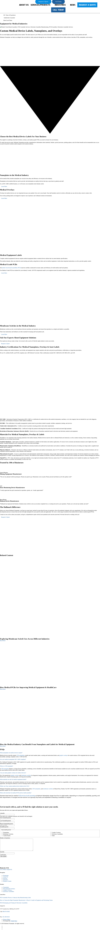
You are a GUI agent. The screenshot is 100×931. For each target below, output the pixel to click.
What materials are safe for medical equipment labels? (13, 779)
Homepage (6, 875)
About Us (5, 877)
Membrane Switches (8, 834)
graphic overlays (63, 755)
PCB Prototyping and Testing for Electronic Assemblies (13, 903)
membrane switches (26, 775)
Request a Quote (7, 881)
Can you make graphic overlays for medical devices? (13, 772)
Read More (3, 640)
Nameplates (6, 832)
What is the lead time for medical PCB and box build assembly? (15, 792)
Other (53, 835)
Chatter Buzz (14, 921)
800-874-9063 (6, 911)
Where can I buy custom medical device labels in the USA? (14, 786)
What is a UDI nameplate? (6, 766)
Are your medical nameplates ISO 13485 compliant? (13, 759)
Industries (5, 879)
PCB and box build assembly (27, 796)
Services (5, 878)
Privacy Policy (6, 919)
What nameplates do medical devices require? (11, 752)
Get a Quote (3, 856)
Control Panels (6, 835)
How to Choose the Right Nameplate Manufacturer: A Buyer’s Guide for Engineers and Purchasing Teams (26, 900)
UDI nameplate (5, 768)
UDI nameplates (21, 755)
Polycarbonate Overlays (9, 888)
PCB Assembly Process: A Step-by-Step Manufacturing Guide (15, 897)
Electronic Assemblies (57, 834)
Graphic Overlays (56, 832)
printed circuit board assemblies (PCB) (11, 267)
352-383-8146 (6, 917)
